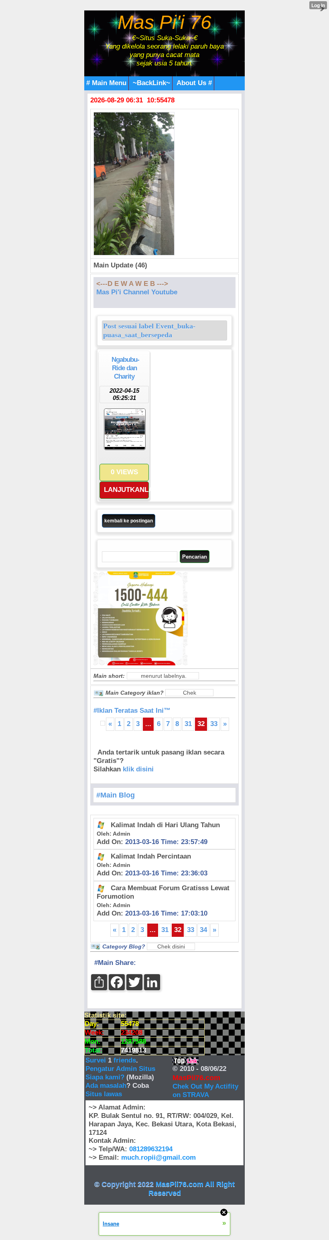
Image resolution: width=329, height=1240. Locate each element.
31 (188, 724)
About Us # (194, 83)
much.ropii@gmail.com (158, 1157)
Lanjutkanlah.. (126, 490)
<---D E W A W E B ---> (132, 284)
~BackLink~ (151, 83)
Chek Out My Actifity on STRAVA (205, 1091)
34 (203, 930)
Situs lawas (103, 1094)
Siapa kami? (104, 1077)
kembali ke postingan (128, 521)
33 (213, 724)
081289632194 (151, 1149)
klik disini (138, 769)
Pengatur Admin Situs (120, 1069)
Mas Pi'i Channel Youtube (136, 292)
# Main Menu (106, 83)
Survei (96, 1060)
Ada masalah (105, 1085)
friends (125, 1060)
